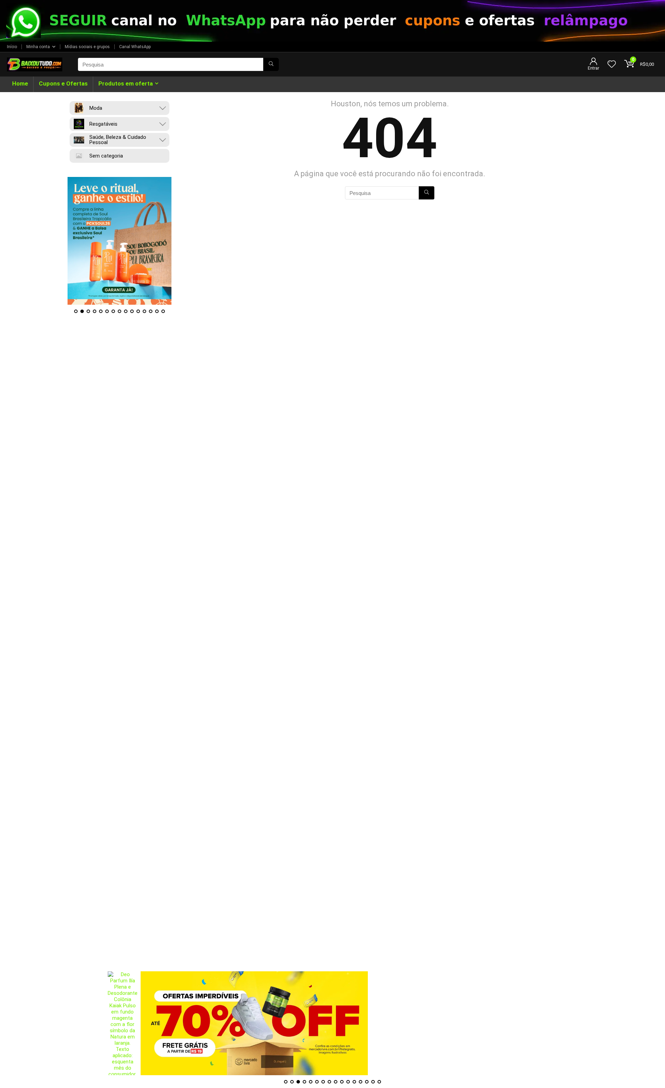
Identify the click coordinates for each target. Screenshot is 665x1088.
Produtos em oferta (125, 83)
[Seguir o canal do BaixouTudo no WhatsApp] (332, 21)
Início (12, 46)
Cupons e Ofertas (63, 83)
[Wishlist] (612, 65)
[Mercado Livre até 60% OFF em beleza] (120, 241)
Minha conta (38, 46)
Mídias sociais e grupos (87, 46)
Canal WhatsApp (135, 46)
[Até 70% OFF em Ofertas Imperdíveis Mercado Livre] (254, 1023)
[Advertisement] (332, 922)
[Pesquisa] (271, 64)
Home (20, 83)
